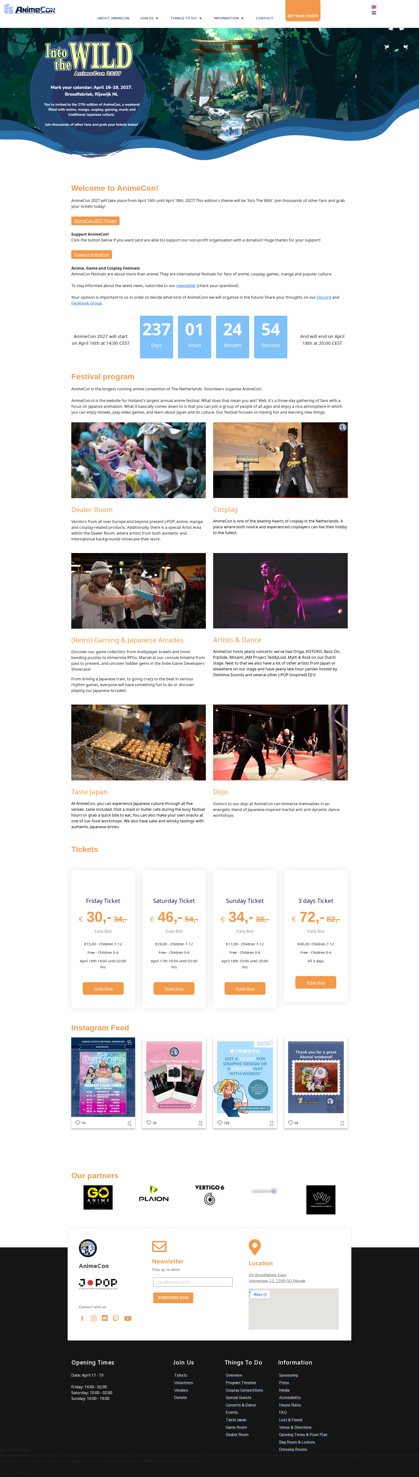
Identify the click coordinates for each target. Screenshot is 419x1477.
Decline (22, 1472)
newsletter (186, 285)
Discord (324, 297)
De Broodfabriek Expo (267, 1275)
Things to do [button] (183, 18)
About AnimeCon (113, 18)
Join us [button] (146, 18)
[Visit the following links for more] (82, 1318)
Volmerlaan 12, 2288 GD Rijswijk (277, 1281)
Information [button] (226, 18)
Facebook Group (86, 303)
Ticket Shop (103, 988)
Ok (5, 1472)
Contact (265, 18)
